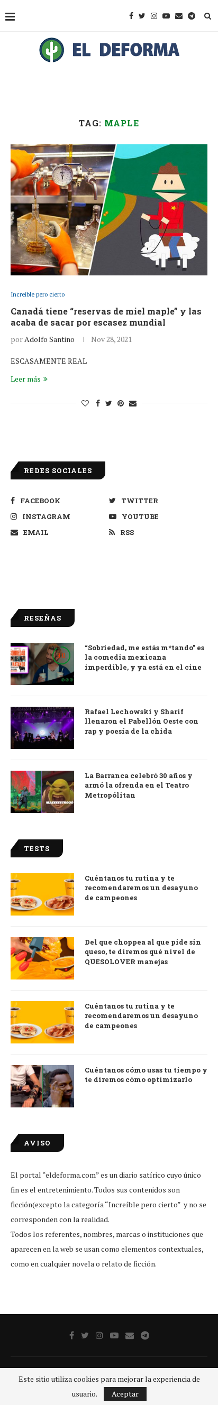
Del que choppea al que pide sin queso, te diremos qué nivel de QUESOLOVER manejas (143, 951)
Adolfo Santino (49, 339)
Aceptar (125, 1394)
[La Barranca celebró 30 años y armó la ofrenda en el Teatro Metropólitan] (42, 792)
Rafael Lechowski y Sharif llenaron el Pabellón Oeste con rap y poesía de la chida (141, 721)
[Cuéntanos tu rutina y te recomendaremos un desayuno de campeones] (42, 894)
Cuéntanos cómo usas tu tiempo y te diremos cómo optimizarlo (146, 1074)
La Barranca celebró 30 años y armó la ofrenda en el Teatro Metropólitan (139, 785)
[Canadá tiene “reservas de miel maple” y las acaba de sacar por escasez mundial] (109, 209)
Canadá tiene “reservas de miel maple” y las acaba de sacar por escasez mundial (106, 317)
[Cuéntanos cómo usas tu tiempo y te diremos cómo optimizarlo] (42, 1086)
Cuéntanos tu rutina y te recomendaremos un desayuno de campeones (141, 887)
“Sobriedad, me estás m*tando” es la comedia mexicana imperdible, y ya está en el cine (144, 657)
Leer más (26, 379)
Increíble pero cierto (38, 294)
